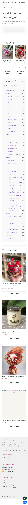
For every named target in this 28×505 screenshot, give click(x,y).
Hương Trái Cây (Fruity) (15, 206)
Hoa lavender (10, 122)
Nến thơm (8, 157)
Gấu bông (8, 93)
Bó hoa (9, 114)
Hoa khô (8, 108)
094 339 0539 (9, 454)
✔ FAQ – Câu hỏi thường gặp (9, 487)
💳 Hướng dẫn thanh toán (8, 469)
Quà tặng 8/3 (10, 224)
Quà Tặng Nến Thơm (12, 226)
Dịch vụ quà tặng (10, 90)
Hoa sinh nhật (11, 151)
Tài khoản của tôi (4, 502)
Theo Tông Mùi (11, 188)
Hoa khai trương (11, 145)
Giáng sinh (10, 140)
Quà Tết (9, 235)
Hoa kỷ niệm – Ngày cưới (13, 148)
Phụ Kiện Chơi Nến (12, 172)
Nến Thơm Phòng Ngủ (15, 185)
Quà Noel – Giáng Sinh (13, 221)
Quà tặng (8, 213)
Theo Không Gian (11, 174)
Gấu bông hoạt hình (12, 96)
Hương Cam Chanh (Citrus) (16, 195)
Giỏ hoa (9, 116)
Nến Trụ (9, 169)
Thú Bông (9, 105)
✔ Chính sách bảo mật (7, 483)
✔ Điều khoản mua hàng (8, 485)
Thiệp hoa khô (11, 131)
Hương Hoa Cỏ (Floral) (15, 203)
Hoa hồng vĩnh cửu (12, 119)
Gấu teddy (9, 99)
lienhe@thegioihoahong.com (12, 457)
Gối (8, 102)
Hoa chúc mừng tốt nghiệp (14, 143)
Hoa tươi (8, 137)
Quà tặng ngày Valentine (13, 229)
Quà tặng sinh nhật (12, 232)
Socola (9, 238)
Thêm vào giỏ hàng (7, 72)
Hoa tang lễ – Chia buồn (13, 154)
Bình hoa (9, 111)
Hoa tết (7, 134)
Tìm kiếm (14, 502)
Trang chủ (5, 7)
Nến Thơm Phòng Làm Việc (16, 182)
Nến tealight (10, 166)
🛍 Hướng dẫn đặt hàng (8, 467)
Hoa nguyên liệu (11, 125)
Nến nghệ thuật (11, 163)
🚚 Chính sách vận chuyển (8, 471)
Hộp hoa (9, 128)
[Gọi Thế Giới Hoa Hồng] (25, 498)
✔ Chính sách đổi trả (7, 481)
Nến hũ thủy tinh (11, 160)
